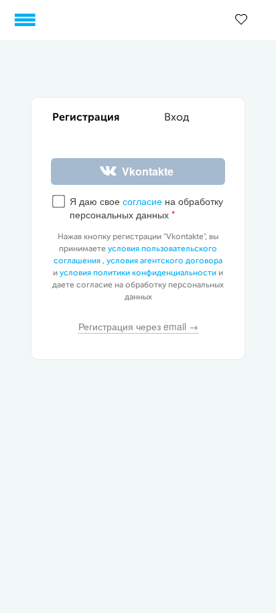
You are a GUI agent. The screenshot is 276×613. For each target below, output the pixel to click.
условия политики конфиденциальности (138, 273)
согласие (142, 201)
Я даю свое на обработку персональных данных (146, 208)
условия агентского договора (164, 261)
